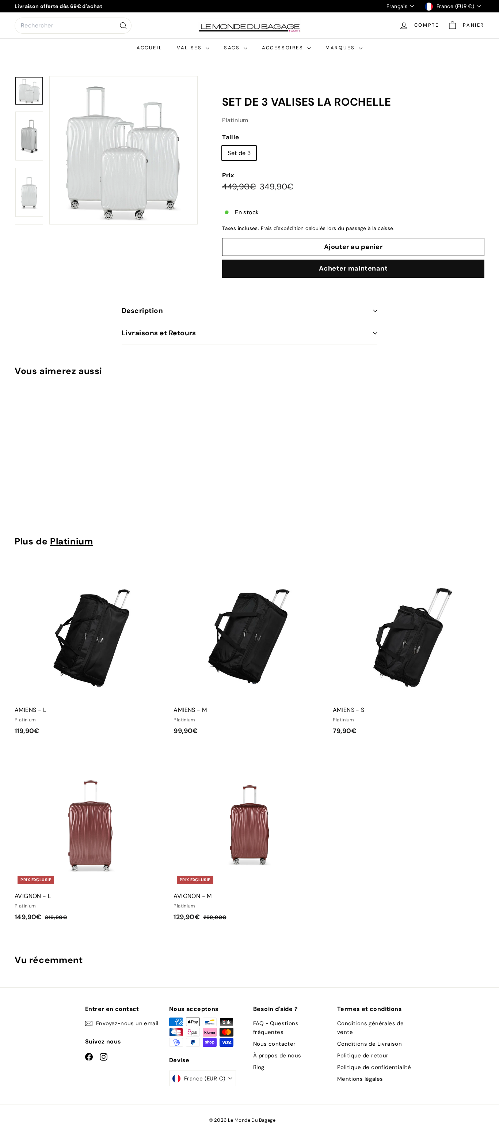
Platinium (235, 120)
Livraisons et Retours (159, 332)
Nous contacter (274, 1044)
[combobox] (73, 26)
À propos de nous (277, 1055)
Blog (258, 1067)
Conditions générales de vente (370, 1028)
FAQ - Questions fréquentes (275, 1028)
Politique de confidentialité (374, 1067)
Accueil (149, 48)
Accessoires (283, 48)
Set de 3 (239, 153)
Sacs (233, 48)
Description (142, 310)
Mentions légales (360, 1079)
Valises (190, 48)
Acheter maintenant (353, 268)
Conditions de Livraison (369, 1044)
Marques (341, 48)
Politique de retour (363, 1055)
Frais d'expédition (282, 228)
